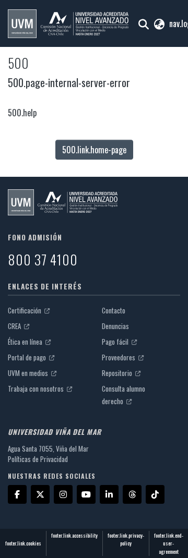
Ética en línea (26, 341)
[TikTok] (155, 494)
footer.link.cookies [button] (23, 543)
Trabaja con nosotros (36, 388)
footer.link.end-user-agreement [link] (168, 543)
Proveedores (119, 357)
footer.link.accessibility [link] (74, 535)
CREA (15, 326)
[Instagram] (63, 494)
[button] (68, 23)
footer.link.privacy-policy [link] (126, 539)
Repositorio (118, 373)
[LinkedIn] (109, 494)
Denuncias (115, 326)
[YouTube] (86, 494)
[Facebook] (17, 494)
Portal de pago (28, 357)
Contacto (113, 310)
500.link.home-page (94, 149)
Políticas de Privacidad (38, 459)
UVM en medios (29, 373)
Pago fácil (116, 341)
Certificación (25, 310)
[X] (40, 494)
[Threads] (132, 494)
